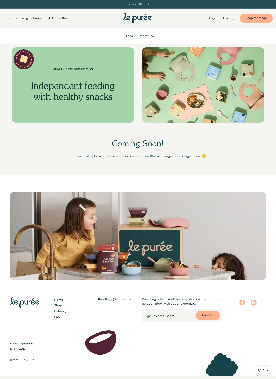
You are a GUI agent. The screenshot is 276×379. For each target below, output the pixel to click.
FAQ (57, 317)
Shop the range (256, 18)
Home (58, 299)
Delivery (60, 311)
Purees (127, 36)
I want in (207, 315)
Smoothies (146, 36)
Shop (58, 305)
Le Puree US (27, 360)
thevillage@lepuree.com (116, 299)
